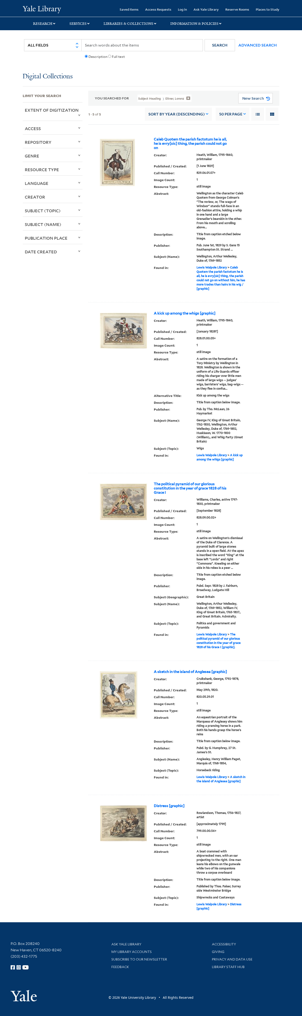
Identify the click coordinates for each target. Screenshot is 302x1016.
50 (230, 114)
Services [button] (78, 23)
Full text (118, 57)
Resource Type (42, 169)
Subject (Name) (43, 224)
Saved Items (129, 9)
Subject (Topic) (43, 210)
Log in (182, 9)
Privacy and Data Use (232, 959)
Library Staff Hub (228, 967)
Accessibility (224, 944)
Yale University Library (42, 9)
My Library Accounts (131, 952)
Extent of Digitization (52, 110)
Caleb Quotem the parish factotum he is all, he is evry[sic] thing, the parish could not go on (190, 143)
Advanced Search (257, 45)
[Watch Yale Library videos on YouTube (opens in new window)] (25, 967)
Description (97, 57)
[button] (220, 45)
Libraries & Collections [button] (128, 23)
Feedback (120, 967)
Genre (32, 156)
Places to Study (267, 9)
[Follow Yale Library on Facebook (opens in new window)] (13, 967)
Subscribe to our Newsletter (139, 959)
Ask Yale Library (206, 9)
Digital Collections (48, 76)
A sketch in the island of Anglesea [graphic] (190, 672)
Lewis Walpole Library (212, 267)
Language (36, 183)
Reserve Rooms (237, 9)
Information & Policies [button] (194, 23)
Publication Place (46, 238)
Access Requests (158, 9)
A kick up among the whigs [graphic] (184, 313)
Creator (35, 197)
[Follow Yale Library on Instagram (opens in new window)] (19, 967)
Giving (218, 952)
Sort (176, 114)
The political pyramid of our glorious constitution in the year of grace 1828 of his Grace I (190, 488)
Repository (38, 142)
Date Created (41, 252)
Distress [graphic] (169, 806)
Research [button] (42, 23)
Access (33, 128)
